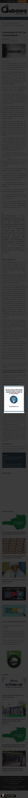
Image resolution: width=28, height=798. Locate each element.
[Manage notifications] (3, 795)
